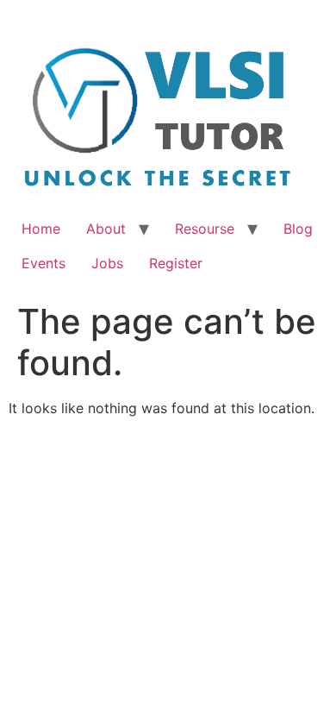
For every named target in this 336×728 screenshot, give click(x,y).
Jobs (107, 263)
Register (175, 263)
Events (43, 263)
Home (41, 228)
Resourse (204, 228)
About (106, 228)
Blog (298, 228)
